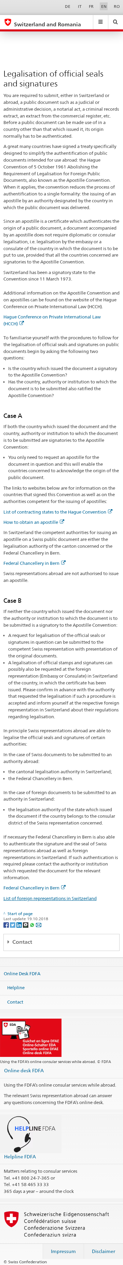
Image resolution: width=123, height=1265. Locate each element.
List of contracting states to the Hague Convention (54, 512)
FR (91, 6)
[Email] (38, 924)
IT (80, 6)
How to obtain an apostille (30, 522)
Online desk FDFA (24, 1070)
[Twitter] (13, 924)
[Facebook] (6, 924)
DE (67, 6)
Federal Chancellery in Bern (31, 563)
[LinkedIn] (19, 924)
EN (104, 6)
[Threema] (26, 924)
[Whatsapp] (32, 924)
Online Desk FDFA (22, 973)
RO (117, 6)
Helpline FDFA (20, 1156)
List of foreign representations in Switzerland (50, 898)
